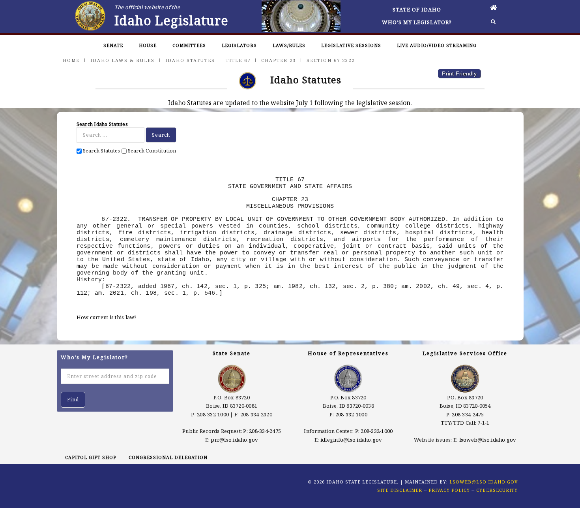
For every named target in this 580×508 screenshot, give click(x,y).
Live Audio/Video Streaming (437, 45)
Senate (113, 45)
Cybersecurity (497, 490)
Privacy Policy (449, 490)
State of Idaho (417, 9)
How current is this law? (107, 317)
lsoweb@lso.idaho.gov (487, 439)
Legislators (239, 45)
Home (71, 60)
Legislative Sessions (351, 45)
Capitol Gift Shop (90, 457)
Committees (189, 45)
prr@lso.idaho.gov (234, 439)
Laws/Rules (289, 45)
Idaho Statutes (190, 60)
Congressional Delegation (168, 457)
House (148, 45)
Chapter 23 (278, 60)
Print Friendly (459, 73)
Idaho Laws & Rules (122, 60)
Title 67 (238, 60)
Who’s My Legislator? (417, 22)
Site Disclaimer (399, 490)
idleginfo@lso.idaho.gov (351, 439)
